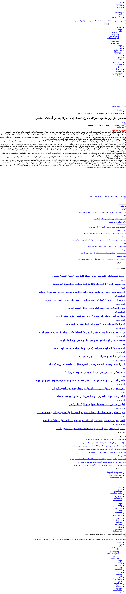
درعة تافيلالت (114, 32)
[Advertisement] (63, 92)
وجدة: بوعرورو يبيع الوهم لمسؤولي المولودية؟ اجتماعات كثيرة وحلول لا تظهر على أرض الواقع (82, 332)
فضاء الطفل (118, 71)
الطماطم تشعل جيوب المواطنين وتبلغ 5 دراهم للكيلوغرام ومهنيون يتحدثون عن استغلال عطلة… (81, 292)
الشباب (124, 196)
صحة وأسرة (118, 64)
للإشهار (120, 14)
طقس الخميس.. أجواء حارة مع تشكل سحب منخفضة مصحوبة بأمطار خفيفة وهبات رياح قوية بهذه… (79, 380)
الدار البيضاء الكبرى (113, 38)
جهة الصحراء (115, 41)
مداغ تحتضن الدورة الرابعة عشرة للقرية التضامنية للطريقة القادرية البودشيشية (89, 284)
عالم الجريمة (118, 68)
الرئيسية (119, 27)
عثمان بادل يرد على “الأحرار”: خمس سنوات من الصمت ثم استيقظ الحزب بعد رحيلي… (85, 300)
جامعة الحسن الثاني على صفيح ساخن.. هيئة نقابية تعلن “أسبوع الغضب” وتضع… (88, 276)
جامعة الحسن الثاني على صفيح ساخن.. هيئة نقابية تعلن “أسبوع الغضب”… (103, 439)
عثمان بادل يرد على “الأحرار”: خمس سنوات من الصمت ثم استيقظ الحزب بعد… (102, 449)
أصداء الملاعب (117, 50)
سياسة (120, 29)
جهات (120, 31)
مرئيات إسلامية (117, 75)
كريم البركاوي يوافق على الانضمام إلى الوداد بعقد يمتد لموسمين (95, 324)
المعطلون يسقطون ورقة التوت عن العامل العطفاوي (110, 219)
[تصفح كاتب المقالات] (122, 204)
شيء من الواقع (117, 62)
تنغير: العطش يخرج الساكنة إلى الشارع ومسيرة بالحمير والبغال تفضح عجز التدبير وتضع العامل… (81, 412)
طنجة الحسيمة (114, 39)
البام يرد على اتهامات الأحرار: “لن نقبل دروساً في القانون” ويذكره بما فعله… (90, 396)
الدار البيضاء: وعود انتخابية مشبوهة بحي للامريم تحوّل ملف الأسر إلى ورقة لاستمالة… (86, 364)
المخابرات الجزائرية (113, 196)
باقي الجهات (115, 43)
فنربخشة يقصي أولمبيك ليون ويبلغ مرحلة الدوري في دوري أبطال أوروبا (92, 340)
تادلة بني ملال (114, 34)
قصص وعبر (118, 73)
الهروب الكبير (94, 196)
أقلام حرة (119, 57)
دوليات (120, 55)
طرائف (120, 66)
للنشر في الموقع (117, 17)
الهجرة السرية (102, 196)
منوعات (120, 76)
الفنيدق (121, 196)
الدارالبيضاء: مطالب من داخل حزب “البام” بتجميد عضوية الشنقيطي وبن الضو (102, 212)
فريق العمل (118, 15)
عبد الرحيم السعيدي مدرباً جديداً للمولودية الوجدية (102, 356)
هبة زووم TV (118, 52)
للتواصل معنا (118, 12)
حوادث (120, 46)
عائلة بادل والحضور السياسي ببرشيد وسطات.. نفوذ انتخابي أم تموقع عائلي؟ (90, 428)
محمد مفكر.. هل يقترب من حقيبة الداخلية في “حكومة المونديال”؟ (94, 372)
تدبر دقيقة (119, 59)
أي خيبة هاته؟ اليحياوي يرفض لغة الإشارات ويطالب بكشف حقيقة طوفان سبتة (89, 348)
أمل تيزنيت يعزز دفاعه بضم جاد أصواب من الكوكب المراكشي (97, 404)
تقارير (120, 60)
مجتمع (120, 45)
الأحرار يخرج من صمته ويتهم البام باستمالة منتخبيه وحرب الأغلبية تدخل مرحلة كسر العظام (84, 420)
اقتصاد (120, 48)
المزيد (36, 539)
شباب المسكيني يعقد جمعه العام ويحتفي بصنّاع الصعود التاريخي (96, 308)
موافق (40, 539)
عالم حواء (119, 69)
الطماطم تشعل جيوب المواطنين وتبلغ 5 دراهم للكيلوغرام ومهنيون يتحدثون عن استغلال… (99, 446)
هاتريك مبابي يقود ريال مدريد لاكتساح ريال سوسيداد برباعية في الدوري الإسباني (88, 388)
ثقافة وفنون (118, 53)
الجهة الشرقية (114, 36)
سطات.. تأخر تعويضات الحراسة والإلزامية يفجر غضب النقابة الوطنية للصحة (90, 316)
